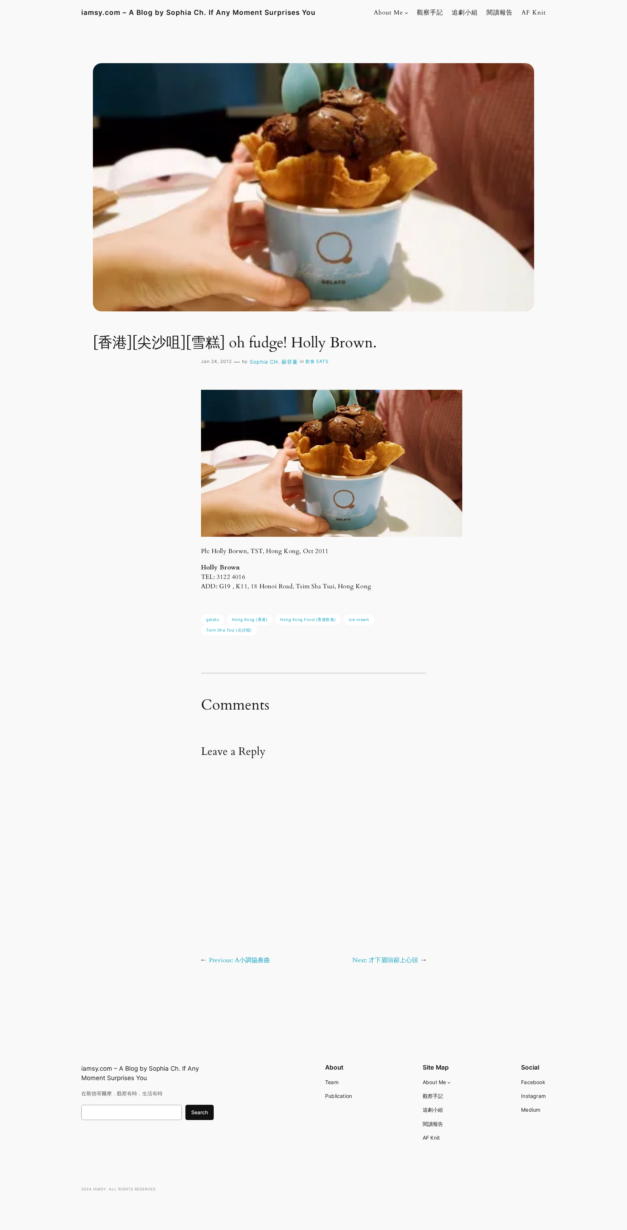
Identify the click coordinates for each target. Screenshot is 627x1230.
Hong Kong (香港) (249, 619)
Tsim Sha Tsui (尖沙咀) (229, 630)
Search (199, 1112)
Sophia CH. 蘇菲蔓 (274, 362)
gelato (212, 619)
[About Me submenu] (406, 13)
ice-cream (359, 619)
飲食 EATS (317, 361)
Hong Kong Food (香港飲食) (308, 619)
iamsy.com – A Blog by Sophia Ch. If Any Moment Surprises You (198, 12)
